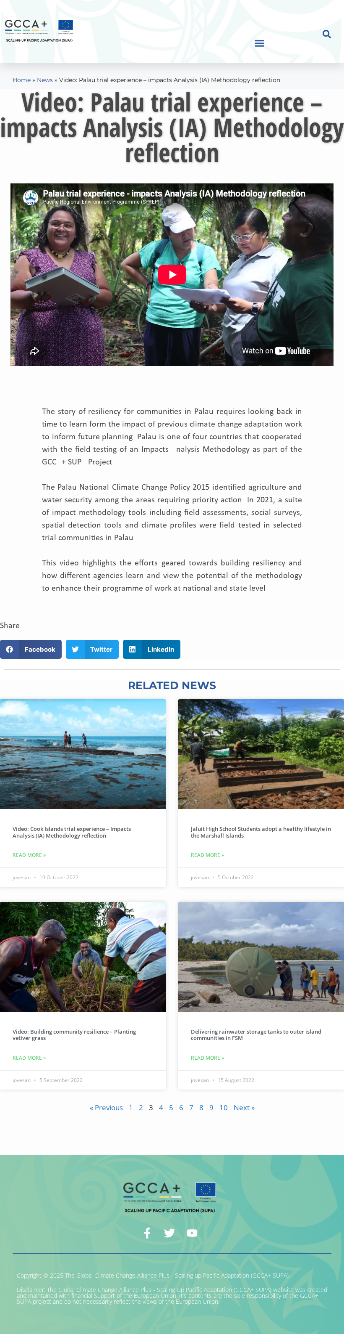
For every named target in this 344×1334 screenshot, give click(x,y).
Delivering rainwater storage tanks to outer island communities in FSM (256, 1035)
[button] (260, 43)
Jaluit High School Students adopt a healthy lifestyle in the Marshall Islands (261, 832)
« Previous (106, 1107)
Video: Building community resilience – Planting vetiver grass (74, 1035)
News (45, 80)
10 (223, 1107)
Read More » (29, 855)
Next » (244, 1107)
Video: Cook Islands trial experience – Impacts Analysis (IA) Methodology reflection (72, 832)
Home (22, 80)
